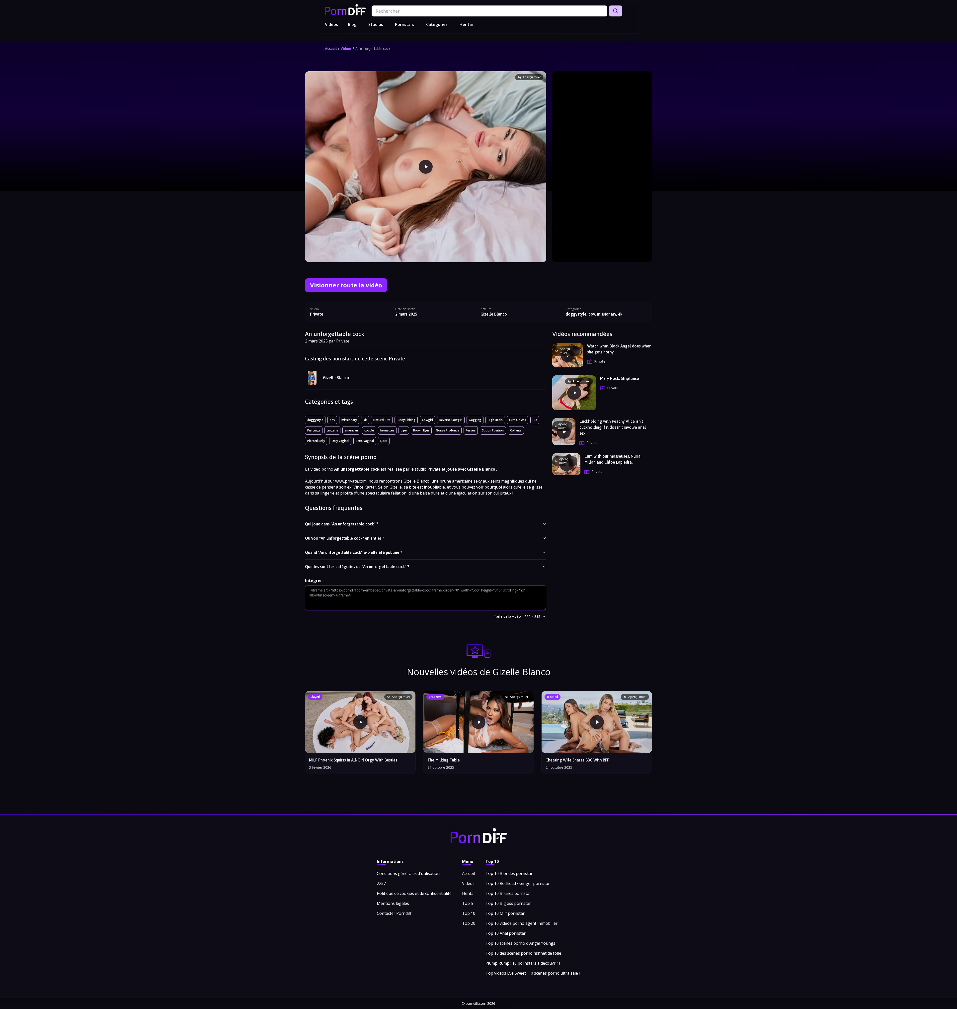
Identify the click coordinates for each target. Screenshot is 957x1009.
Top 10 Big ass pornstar (508, 903)
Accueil (331, 49)
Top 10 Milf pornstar (505, 913)
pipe (404, 430)
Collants (516, 430)
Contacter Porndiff (394, 913)
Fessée (471, 430)
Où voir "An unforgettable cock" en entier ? (344, 538)
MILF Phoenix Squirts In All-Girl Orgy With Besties (353, 760)
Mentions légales (393, 903)
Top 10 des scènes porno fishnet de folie (523, 953)
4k (365, 420)
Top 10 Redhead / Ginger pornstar (517, 883)
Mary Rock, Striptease (619, 378)
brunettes (387, 430)
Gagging (475, 420)
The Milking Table (443, 760)
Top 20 (468, 923)
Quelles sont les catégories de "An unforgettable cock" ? (357, 566)
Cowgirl (427, 420)
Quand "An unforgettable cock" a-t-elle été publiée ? (353, 552)
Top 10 (468, 913)
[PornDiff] (345, 9)
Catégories (437, 24)
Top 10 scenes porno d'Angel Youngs (520, 943)
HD (535, 420)
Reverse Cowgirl (450, 420)
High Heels (495, 420)
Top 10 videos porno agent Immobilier (521, 923)
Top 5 (467, 903)
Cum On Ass (517, 420)
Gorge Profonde (447, 430)
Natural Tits (381, 420)
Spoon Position (493, 430)
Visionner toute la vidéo (346, 285)
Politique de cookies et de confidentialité (414, 893)
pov (332, 420)
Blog (352, 24)
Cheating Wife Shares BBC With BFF (577, 760)
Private (316, 314)
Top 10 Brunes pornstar (508, 893)
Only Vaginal (340, 441)
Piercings (313, 430)
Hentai (466, 24)
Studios (375, 24)
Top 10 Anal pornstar (505, 933)
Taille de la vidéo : (508, 616)
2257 (381, 883)
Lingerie (332, 430)
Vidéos (331, 24)
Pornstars (404, 24)
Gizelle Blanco (336, 377)
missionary (349, 420)
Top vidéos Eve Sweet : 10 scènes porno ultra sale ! (532, 973)
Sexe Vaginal (365, 441)
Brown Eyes (421, 430)
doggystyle (315, 420)
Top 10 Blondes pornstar (509, 873)
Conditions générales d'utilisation (408, 873)
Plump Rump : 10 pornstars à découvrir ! (522, 963)
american (351, 430)
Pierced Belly (316, 441)
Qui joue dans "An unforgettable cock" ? (341, 524)
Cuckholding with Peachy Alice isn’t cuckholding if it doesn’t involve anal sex (612, 427)
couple (369, 430)
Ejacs (383, 441)
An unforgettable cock (372, 49)
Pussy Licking (406, 420)
